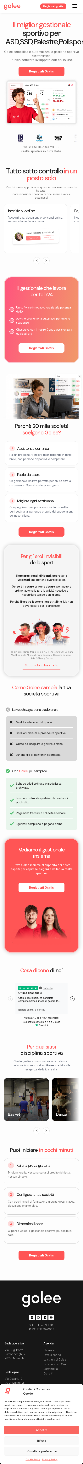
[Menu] (74, 6)
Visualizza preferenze (42, 1451)
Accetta (41, 1430)
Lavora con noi (52, 1354)
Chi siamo (49, 1350)
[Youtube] (51, 1317)
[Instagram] (38, 1317)
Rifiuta (41, 1441)
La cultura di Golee (54, 1359)
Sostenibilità (50, 1368)
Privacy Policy (50, 1459)
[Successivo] (46, 260)
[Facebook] (32, 1317)
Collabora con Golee (56, 1364)
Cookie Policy (33, 1459)
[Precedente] (36, 260)
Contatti (48, 1373)
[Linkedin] (44, 1317)
